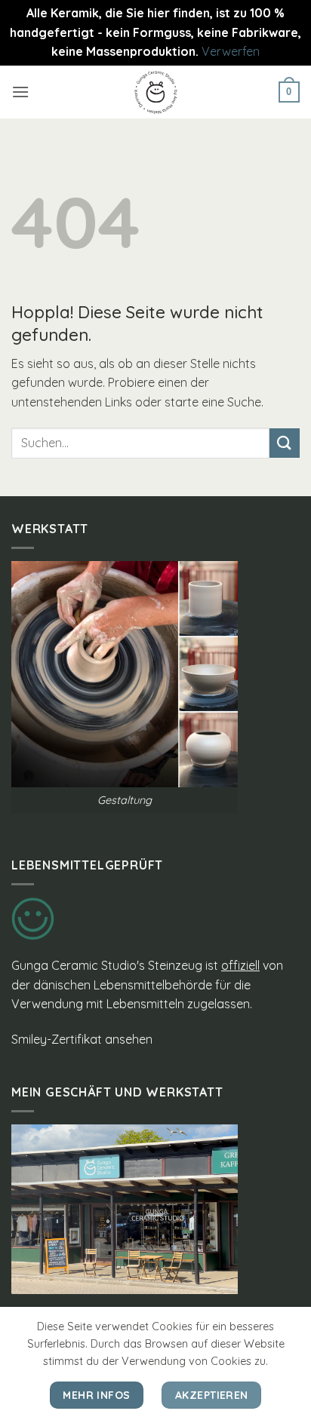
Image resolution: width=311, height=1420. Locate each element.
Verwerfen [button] (231, 51)
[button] (20, 91)
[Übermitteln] (284, 443)
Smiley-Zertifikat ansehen (81, 1039)
